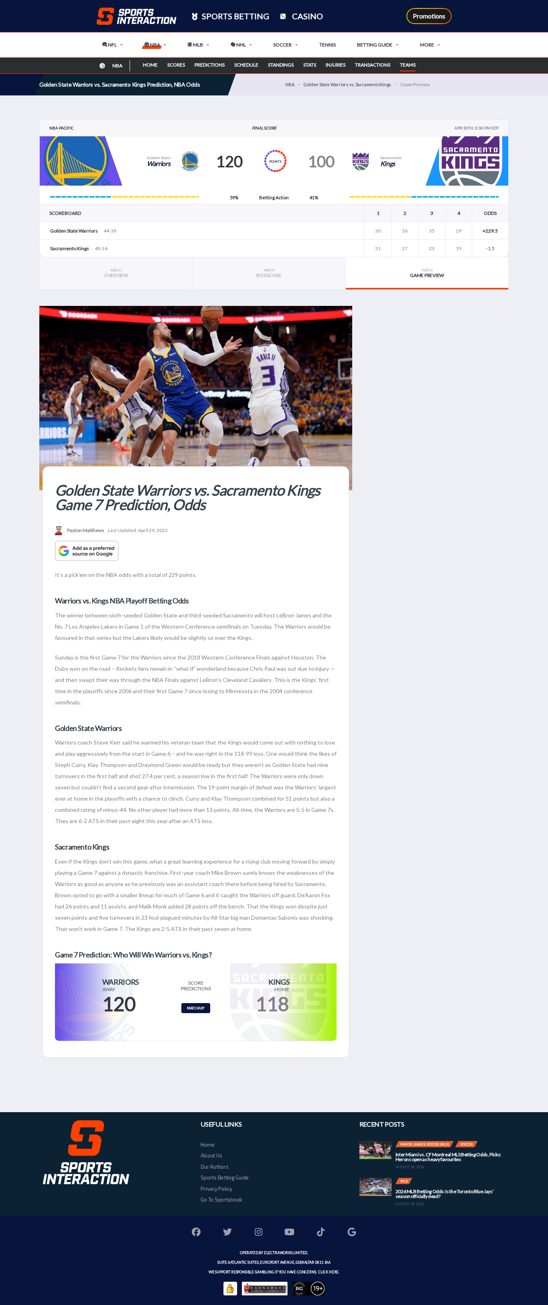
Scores (176, 65)
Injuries (335, 65)
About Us (211, 1155)
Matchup (196, 1008)
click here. (328, 1272)
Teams (408, 65)
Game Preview (427, 273)
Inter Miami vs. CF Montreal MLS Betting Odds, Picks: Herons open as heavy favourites (448, 1156)
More (427, 45)
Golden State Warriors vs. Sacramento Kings (347, 84)
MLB (197, 45)
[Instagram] (258, 1233)
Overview (116, 273)
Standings (281, 65)
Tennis (327, 45)
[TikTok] (321, 1233)
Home (150, 65)
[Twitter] (227, 1233)
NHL (240, 45)
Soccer (282, 45)
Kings (387, 163)
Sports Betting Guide (225, 1177)
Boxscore (268, 273)
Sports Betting (234, 16)
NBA (154, 45)
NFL (112, 45)
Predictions (210, 65)
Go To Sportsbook (221, 1199)
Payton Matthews (85, 530)
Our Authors (214, 1166)
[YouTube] (289, 1233)
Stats (309, 65)
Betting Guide (374, 45)
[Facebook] (196, 1233)
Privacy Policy (216, 1189)
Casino (306, 16)
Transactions (372, 65)
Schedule (246, 65)
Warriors (158, 163)
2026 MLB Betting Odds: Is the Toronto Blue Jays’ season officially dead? (445, 1193)
